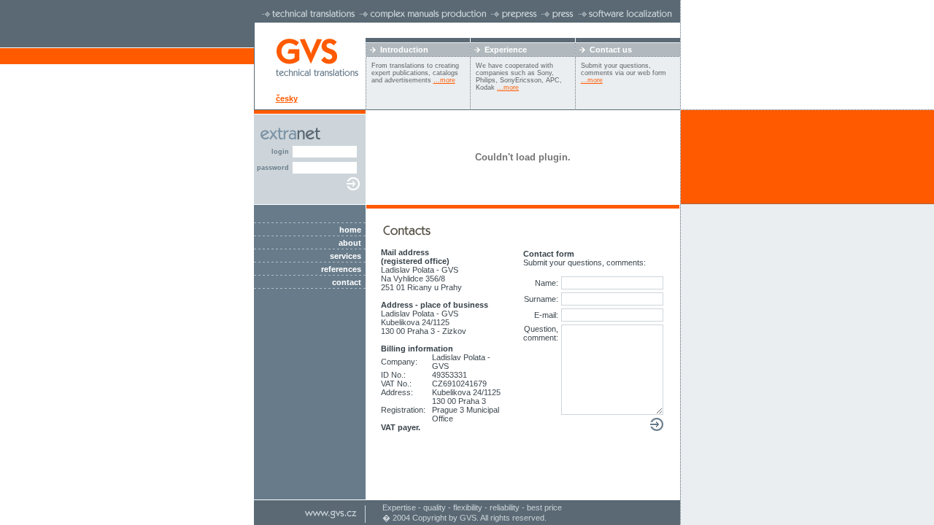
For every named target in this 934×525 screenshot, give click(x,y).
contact (346, 282)
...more (444, 80)
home (350, 229)
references (341, 269)
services (345, 256)
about (350, 242)
